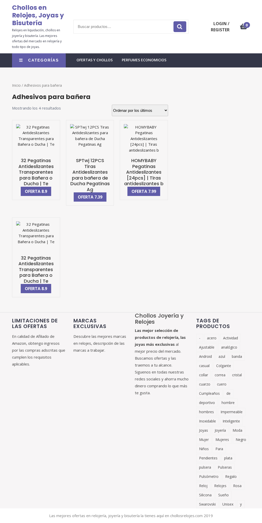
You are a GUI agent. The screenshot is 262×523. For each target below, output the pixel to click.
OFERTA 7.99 (144, 191)
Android (205, 356)
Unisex (227, 504)
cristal (237, 374)
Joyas (203, 430)
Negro (241, 439)
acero (211, 337)
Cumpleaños (209, 393)
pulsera (205, 467)
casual (204, 365)
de (228, 393)
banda (237, 356)
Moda (237, 430)
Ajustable (206, 347)
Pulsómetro (209, 476)
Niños (204, 448)
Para (219, 448)
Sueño (223, 494)
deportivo (207, 402)
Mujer (204, 439)
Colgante (223, 365)
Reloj (203, 485)
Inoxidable (207, 421)
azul (222, 356)
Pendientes (208, 458)
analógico (229, 347)
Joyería (220, 430)
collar (203, 374)
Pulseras (225, 467)
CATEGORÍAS (43, 60)
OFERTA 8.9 (36, 191)
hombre (228, 402)
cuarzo (204, 384)
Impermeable (232, 411)
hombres (206, 411)
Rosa (237, 485)
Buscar (179, 26)
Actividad (230, 337)
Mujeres (222, 439)
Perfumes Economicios (144, 59)
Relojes (220, 485)
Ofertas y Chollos (95, 59)
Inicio (16, 85)
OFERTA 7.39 (90, 197)
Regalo (231, 476)
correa (220, 374)
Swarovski (207, 504)
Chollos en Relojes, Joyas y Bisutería (38, 15)
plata (228, 458)
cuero (221, 384)
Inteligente (231, 421)
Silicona (205, 494)
